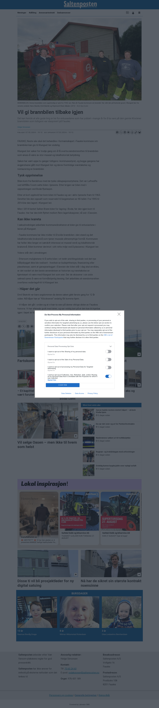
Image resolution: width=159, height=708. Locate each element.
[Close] (120, 315)
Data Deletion (66, 393)
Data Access (79, 393)
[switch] (108, 351)
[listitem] (79, 346)
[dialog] (79, 354)
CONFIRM (62, 385)
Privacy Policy (93, 393)
